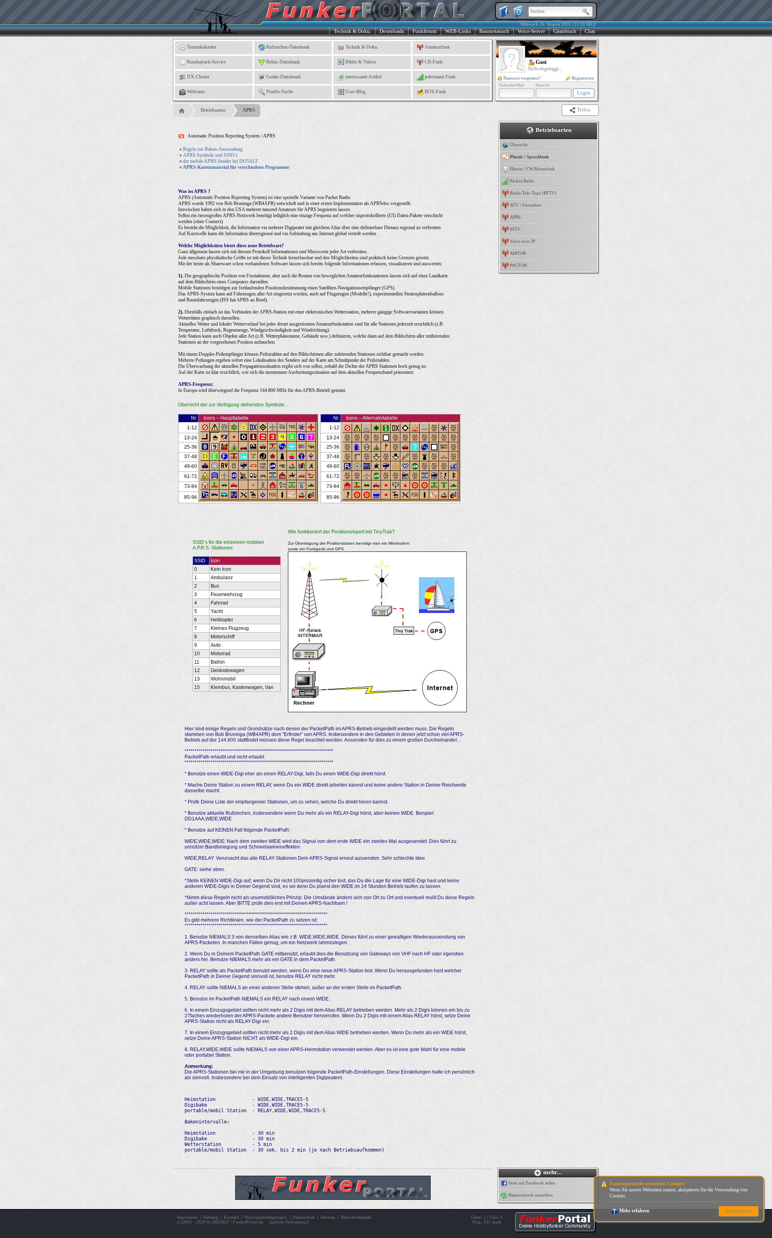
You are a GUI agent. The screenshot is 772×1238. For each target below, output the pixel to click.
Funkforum (425, 31)
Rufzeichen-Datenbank (288, 47)
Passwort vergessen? (522, 78)
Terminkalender (201, 47)
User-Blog (355, 91)
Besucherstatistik (356, 1217)
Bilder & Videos (360, 62)
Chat (590, 31)
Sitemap (327, 1217)
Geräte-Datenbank (283, 77)
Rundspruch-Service (206, 62)
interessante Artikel (363, 77)
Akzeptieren (738, 1211)
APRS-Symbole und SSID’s (210, 155)
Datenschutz (303, 1217)
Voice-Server (531, 31)
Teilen (584, 110)
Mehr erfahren (634, 1210)
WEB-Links (458, 31)
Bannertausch (494, 31)
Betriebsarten (213, 110)
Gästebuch (564, 31)
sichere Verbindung (289, 1222)
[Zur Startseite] (555, 1230)
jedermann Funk (440, 77)
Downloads (392, 31)
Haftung (210, 1217)
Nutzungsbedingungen (265, 1217)
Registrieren (583, 78)
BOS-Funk (435, 91)
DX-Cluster (198, 77)
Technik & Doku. (352, 31)
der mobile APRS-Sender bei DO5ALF (220, 161)
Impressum (187, 1217)
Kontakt (231, 1217)
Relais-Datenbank (283, 62)
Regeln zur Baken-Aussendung (212, 149)
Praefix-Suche (279, 91)
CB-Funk (434, 62)
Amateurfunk (437, 47)
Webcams (196, 91)
